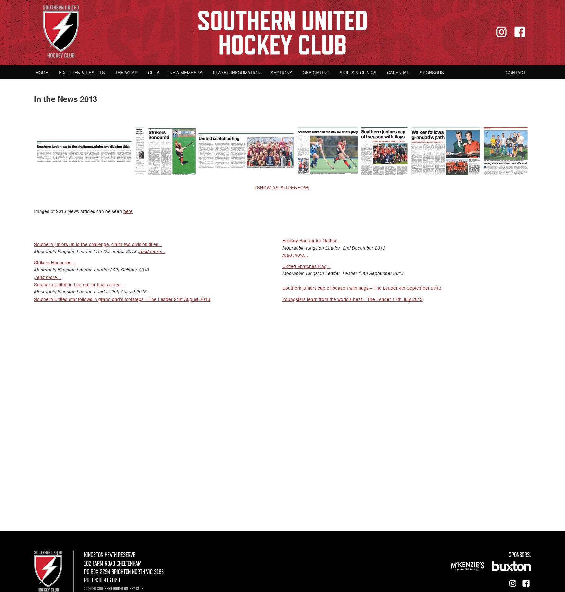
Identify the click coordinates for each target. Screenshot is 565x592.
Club (153, 72)
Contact (516, 72)
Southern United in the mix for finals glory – (78, 284)
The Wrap (126, 72)
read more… (152, 251)
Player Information (236, 72)
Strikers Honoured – (55, 262)
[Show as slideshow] (282, 187)
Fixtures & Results (82, 72)
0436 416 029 (106, 580)
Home (42, 72)
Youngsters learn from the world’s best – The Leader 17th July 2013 (352, 299)
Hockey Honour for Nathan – (312, 240)
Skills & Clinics (358, 72)
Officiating (316, 72)
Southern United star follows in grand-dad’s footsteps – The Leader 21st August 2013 (122, 299)
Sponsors (432, 72)
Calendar (398, 72)
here (128, 211)
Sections (281, 72)
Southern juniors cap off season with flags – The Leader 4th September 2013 (361, 288)
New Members (185, 72)
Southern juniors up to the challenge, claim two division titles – (98, 244)
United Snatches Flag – (306, 266)
